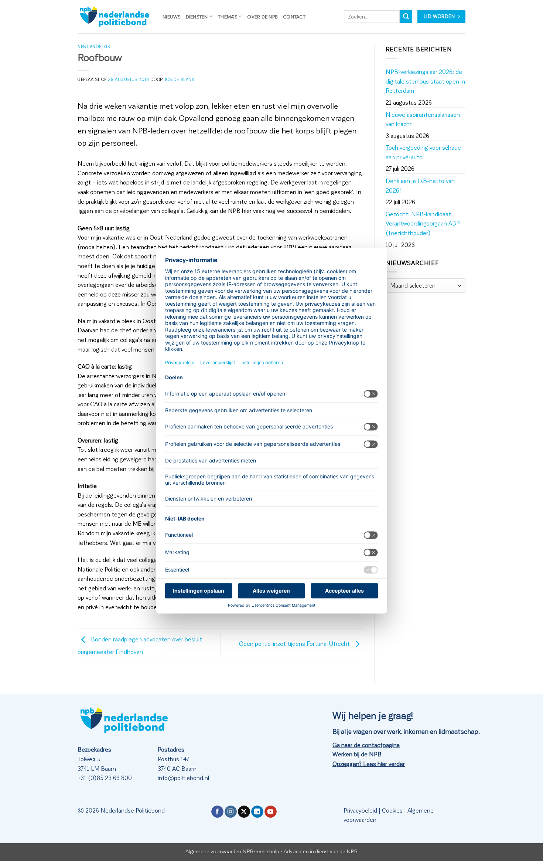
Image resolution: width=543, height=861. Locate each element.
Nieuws (172, 16)
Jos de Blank (179, 79)
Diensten (197, 16)
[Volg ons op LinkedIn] (257, 812)
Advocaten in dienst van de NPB (321, 851)
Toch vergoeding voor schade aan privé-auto (423, 152)
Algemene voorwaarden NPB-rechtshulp (232, 851)
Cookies (392, 810)
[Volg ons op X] (244, 812)
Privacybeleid (360, 810)
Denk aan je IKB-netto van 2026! (420, 185)
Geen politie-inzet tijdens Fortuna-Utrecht (295, 643)
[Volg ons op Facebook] (217, 812)
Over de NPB (262, 16)
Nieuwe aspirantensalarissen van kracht (423, 119)
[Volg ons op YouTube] (270, 812)
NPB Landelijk (94, 46)
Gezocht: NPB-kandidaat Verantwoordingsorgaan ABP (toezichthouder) (423, 223)
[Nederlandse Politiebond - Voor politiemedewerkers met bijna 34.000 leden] (114, 16)
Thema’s (227, 16)
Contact (294, 16)
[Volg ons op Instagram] (231, 812)
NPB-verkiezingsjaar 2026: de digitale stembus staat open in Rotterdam (425, 81)
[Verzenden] (406, 16)
